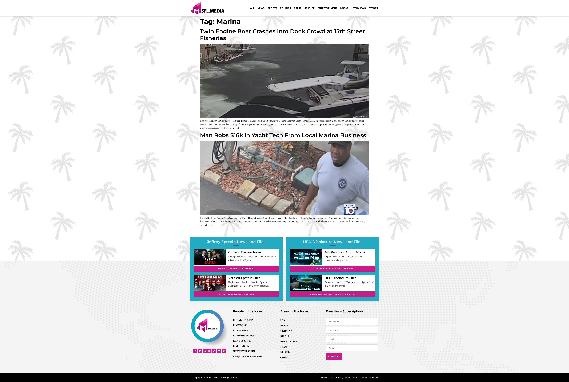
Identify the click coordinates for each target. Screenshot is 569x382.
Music (344, 8)
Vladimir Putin (243, 335)
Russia (284, 336)
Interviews (358, 8)
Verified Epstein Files (244, 278)
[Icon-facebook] (195, 351)
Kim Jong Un (241, 346)
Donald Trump (243, 320)
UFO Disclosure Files (340, 278)
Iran (283, 347)
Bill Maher (240, 330)
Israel (285, 352)
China (284, 357)
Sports (272, 8)
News (261, 8)
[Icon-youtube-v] (219, 351)
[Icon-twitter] (200, 351)
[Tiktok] (214, 351)
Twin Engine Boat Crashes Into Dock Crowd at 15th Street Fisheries (282, 35)
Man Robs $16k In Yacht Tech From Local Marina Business (283, 135)
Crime (297, 8)
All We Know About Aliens (345, 252)
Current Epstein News (244, 252)
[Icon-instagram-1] (205, 351)
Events (373, 8)
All (252, 8)
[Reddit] (224, 351)
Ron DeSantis (242, 340)
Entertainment (327, 8)
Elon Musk (240, 325)
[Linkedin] (209, 351)
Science (309, 8)
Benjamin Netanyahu (247, 356)
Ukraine (286, 331)
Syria (284, 325)
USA (282, 320)
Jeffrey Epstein (244, 351)
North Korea (289, 341)
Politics (285, 8)
